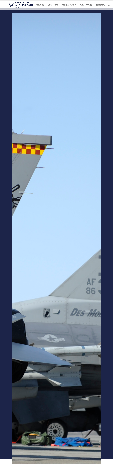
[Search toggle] (109, 5)
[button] (3, 5)
